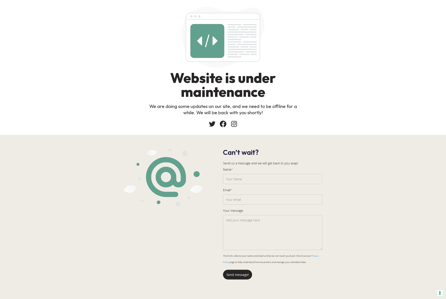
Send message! (237, 275)
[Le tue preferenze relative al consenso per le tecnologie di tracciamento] (440, 293)
